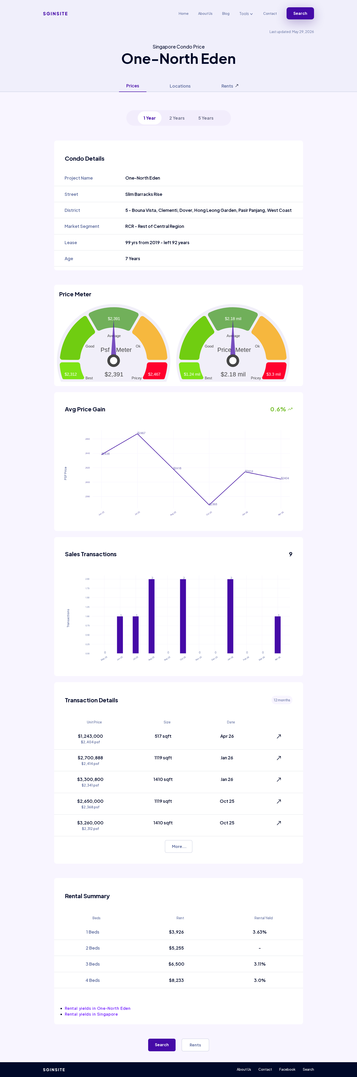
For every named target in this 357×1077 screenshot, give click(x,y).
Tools (244, 13)
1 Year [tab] (150, 118)
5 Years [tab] (205, 118)
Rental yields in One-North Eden (98, 1008)
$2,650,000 (90, 803)
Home (183, 13)
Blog (226, 13)
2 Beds (93, 948)
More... (179, 846)
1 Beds (92, 932)
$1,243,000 (90, 738)
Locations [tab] (180, 86)
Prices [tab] (132, 85)
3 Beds (93, 964)
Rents (195, 1044)
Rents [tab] (227, 86)
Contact (270, 13)
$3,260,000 (90, 825)
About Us (205, 13)
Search (300, 13)
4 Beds (92, 980)
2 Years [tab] (177, 118)
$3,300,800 (90, 781)
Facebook (287, 1069)
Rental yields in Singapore (91, 1014)
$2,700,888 (90, 760)
